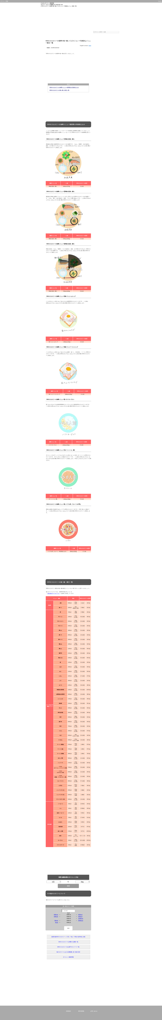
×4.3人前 (68, 423)
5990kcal (80, 920)
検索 (68, 886)
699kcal (80, 916)
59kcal (56, 920)
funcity (160, 1)
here (90, 45)
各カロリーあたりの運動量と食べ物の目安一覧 (52, 4)
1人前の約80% (68, 269)
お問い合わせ (93, 1011)
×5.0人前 (68, 477)
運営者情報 (81, 1011)
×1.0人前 (68, 216)
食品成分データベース (53, 593)
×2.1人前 (68, 372)
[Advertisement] (81, 19)
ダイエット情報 (4, 1)
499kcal (56, 916)
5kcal (56, 922)
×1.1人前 (68, 164)
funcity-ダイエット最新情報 (47, 3)
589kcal (56, 914)
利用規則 (68, 1011)
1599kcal (80, 918)
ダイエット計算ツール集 (100, 32)
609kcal (80, 914)
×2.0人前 (68, 319)
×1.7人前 (68, 529)
